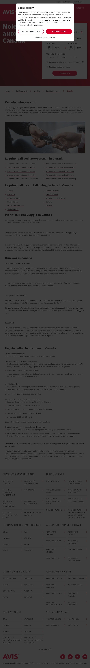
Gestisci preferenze (31, 31)
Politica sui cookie (41, 22)
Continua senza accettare (45, 38)
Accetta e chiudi (59, 31)
